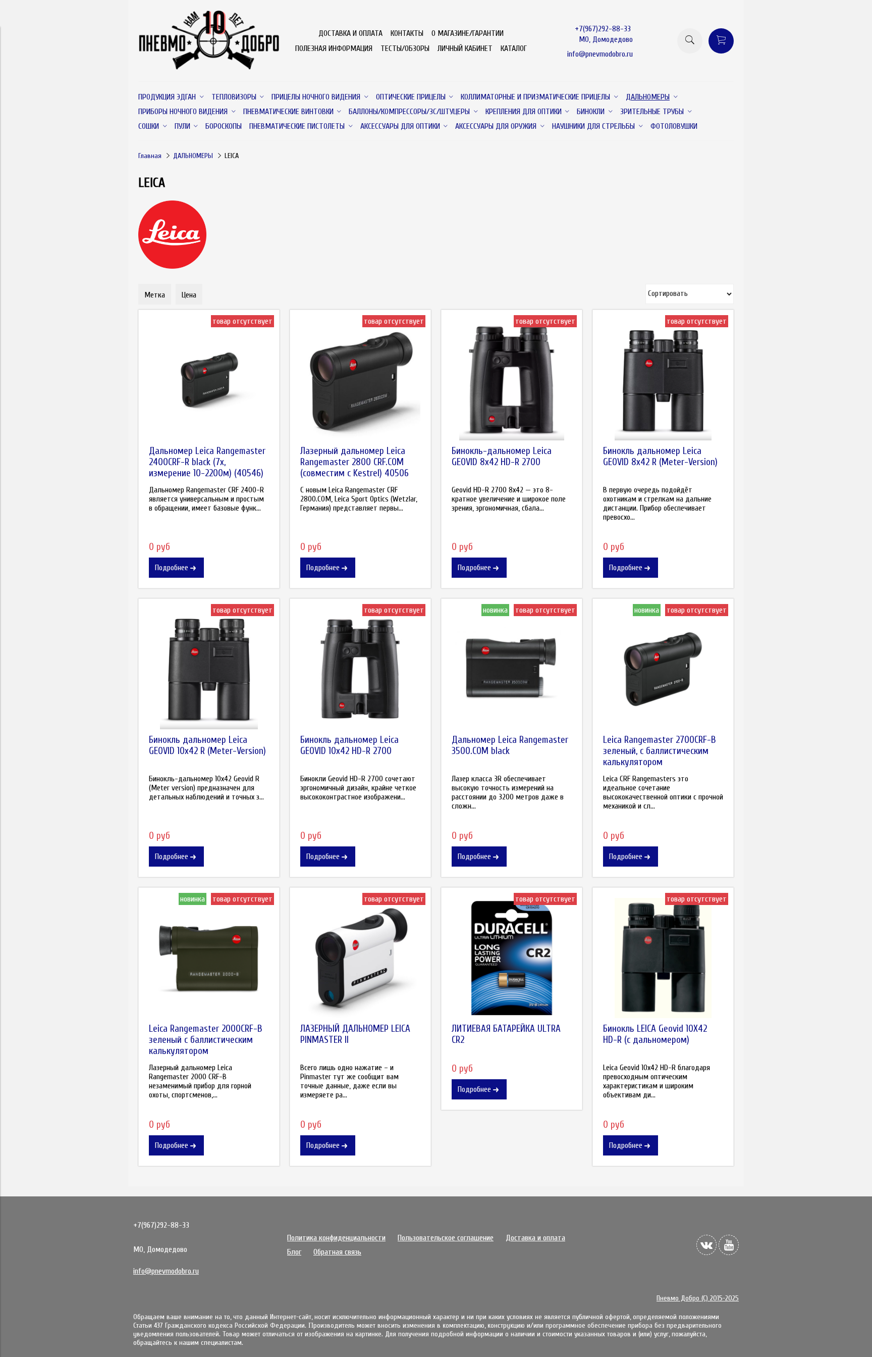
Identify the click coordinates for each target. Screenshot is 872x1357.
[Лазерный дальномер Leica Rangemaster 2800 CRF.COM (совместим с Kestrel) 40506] (360, 380)
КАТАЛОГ (514, 48)
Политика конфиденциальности (336, 1237)
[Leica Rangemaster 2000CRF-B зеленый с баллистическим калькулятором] (209, 958)
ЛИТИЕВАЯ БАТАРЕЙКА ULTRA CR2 (506, 1034)
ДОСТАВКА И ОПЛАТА (350, 33)
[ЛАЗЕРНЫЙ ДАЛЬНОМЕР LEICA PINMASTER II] (360, 958)
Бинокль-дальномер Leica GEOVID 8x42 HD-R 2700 (502, 456)
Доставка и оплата (535, 1237)
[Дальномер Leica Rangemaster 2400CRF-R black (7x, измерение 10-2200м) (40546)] (209, 380)
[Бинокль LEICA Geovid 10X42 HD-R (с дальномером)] (663, 958)
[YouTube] (729, 1245)
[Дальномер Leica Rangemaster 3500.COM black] (512, 669)
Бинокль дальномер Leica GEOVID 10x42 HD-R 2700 (349, 745)
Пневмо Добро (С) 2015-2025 (698, 1298)
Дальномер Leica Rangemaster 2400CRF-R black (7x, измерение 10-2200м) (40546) (207, 462)
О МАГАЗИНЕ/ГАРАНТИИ (467, 33)
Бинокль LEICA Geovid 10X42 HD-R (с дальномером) (655, 1034)
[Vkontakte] (706, 1245)
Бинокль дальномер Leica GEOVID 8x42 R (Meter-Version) (660, 456)
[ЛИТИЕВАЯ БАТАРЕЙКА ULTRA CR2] (512, 958)
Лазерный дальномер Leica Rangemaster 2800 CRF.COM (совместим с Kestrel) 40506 (354, 462)
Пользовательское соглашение (446, 1237)
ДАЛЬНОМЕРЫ (193, 156)
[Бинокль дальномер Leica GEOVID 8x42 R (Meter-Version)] (663, 380)
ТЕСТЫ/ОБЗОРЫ (404, 48)
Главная (149, 156)
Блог (294, 1252)
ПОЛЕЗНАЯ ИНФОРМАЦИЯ (333, 48)
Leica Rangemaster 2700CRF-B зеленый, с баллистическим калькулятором (659, 751)
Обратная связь (337, 1252)
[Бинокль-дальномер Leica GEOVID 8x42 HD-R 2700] (512, 380)
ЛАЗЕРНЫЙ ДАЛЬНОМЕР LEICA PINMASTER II (355, 1034)
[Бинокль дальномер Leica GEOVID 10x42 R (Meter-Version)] (209, 669)
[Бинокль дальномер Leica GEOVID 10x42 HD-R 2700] (360, 669)
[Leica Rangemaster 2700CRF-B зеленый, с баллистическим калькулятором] (663, 669)
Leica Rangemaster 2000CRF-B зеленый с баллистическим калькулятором (205, 1040)
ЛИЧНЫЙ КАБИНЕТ (465, 48)
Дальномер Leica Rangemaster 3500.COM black (510, 745)
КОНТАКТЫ (407, 33)
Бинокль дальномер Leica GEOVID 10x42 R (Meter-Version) (207, 745)
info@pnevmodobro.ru (600, 54)
